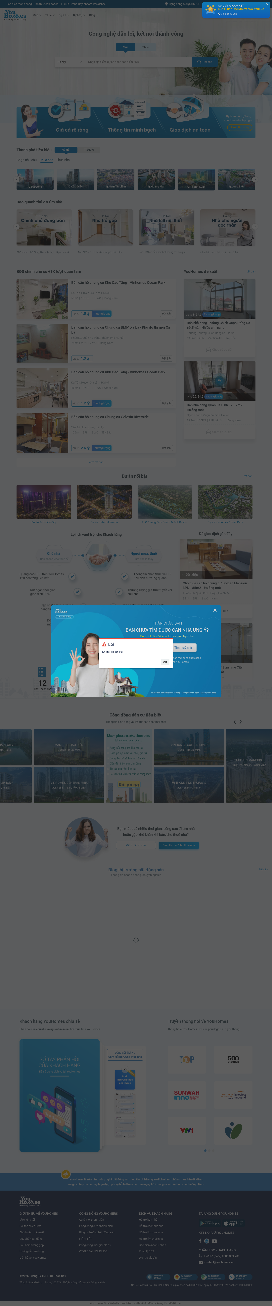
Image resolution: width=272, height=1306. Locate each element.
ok (165, 662)
